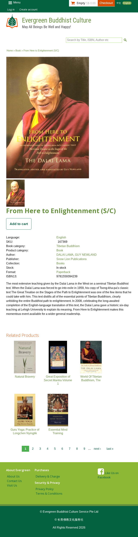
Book (18, 50)
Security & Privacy (47, 483)
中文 (119, 3)
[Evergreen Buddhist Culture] (12, 26)
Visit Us (12, 485)
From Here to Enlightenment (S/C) (61, 210)
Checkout (106, 3)
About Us (13, 476)
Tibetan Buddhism (68, 246)
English (127, 3)
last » (110, 448)
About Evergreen (18, 470)
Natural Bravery (25, 376)
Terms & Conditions (49, 494)
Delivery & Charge (48, 476)
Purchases (42, 470)
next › (97, 448)
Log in (11, 9)
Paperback (63, 272)
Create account (28, 9)
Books (60, 263)
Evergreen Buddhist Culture (56, 20)
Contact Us (14, 481)
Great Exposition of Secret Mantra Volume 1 (58, 380)
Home (10, 50)
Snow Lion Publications (71, 259)
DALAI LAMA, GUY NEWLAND (76, 254)
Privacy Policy (45, 489)
